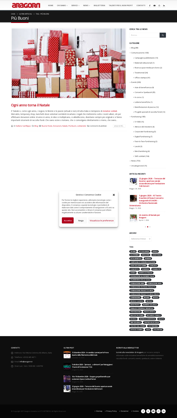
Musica (155, 297)
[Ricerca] (163, 35)
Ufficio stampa (141, 77)
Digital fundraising (142, 136)
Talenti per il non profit (121, 5)
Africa (155, 251)
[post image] (69, 63)
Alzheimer (134, 255)
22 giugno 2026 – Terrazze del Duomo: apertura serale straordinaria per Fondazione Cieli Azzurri (152, 182)
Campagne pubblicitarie (145, 58)
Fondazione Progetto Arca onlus (144, 294)
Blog (36, 126)
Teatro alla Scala (151, 322)
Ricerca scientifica (147, 319)
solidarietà (81, 126)
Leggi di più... (119, 126)
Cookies (136, 411)
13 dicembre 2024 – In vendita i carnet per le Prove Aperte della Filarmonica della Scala (90, 353)
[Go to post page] (133, 181)
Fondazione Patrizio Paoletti (142, 287)
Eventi (133, 82)
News (85, 5)
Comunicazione (137, 52)
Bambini (148, 258)
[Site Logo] (26, 5)
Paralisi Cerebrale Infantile (141, 308)
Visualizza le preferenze (102, 220)
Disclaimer (125, 411)
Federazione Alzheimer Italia (142, 276)
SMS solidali (140, 156)
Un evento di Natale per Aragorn (149, 216)
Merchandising (141, 151)
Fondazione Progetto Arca (141, 290)
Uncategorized (137, 165)
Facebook (143, 411)
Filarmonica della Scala (140, 280)
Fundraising (136, 116)
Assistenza (157, 255)
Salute (161, 319)
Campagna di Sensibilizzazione (142, 262)
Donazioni (57, 126)
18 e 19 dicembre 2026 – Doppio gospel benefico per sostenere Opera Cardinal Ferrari (91, 377)
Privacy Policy (111, 411)
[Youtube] (154, 5)
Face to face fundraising (145, 141)
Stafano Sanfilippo (23, 126)
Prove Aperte (149, 312)
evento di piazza (145, 273)
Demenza (145, 269)
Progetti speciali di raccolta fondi (148, 112)
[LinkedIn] (164, 5)
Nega (81, 220)
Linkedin (164, 411)
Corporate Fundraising (144, 131)
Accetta (68, 220)
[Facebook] (150, 5)
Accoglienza (144, 251)
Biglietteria (99, 5)
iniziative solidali (110, 111)
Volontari (157, 330)
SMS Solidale (135, 322)
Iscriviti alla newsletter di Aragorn (129, 352)
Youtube (153, 411)
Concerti (153, 266)
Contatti (140, 5)
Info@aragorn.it (26, 361)
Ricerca (133, 319)
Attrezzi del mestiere (143, 126)
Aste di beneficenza (143, 87)
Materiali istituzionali (143, 63)
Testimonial (139, 72)
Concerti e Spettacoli (143, 92)
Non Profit (135, 305)
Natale (65, 126)
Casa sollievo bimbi (138, 266)
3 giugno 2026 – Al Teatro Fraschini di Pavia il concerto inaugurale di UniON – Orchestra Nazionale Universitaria (146, 200)
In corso (138, 97)
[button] (113, 194)
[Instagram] (159, 5)
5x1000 (133, 251)
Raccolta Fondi (136, 315)
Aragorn (145, 255)
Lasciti (137, 146)
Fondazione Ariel (155, 283)
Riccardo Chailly (154, 315)
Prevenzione (135, 312)
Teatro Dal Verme (137, 326)
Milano (146, 297)
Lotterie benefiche (142, 102)
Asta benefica (135, 258)
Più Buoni (72, 126)
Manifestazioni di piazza (145, 107)
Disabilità (156, 269)
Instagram (158, 411)
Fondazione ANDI (137, 283)
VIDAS (148, 330)
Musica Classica (136, 301)
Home (50, 5)
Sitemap (99, 411)
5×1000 (137, 121)
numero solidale (150, 305)
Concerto (134, 269)
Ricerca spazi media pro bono (147, 67)
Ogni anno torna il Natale (30, 105)
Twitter (148, 411)
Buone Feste (47, 126)
